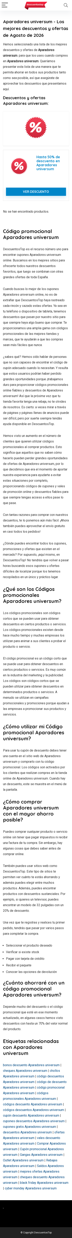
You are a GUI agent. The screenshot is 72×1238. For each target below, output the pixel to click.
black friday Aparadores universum (44, 1183)
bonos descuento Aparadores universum (31, 1065)
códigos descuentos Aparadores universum (33, 1110)
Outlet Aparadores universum (23, 1160)
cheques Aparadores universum (25, 1071)
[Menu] (5, 5)
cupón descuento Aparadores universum (31, 1115)
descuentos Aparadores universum (27, 1132)
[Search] (66, 5)
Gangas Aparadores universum (41, 1155)
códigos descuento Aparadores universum (32, 1104)
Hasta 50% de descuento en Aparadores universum (48, 163)
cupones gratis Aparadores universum (29, 1127)
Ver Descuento (36, 192)
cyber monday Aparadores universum (31, 1188)
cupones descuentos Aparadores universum (34, 1121)
